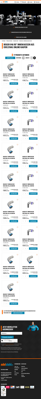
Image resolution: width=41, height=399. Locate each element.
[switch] (4, 395)
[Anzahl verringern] (4, 83)
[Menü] (1, 2)
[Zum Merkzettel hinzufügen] (17, 62)
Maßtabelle (16, 369)
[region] (20, 14)
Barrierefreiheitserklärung (25, 373)
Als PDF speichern (10, 58)
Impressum (23, 366)
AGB (5, 345)
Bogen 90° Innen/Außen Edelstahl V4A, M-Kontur (9, 75)
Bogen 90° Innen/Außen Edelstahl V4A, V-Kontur (28, 75)
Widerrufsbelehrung (24, 368)
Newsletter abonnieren (7, 337)
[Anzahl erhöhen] (8, 83)
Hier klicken (10, 340)
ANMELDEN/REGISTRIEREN (18, 313)
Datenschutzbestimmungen (10, 344)
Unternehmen (17, 372)
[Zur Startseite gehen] (5, 2)
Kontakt (16, 374)
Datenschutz (23, 369)
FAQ (15, 371)
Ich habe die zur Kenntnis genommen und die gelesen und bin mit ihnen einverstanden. (12, 344)
